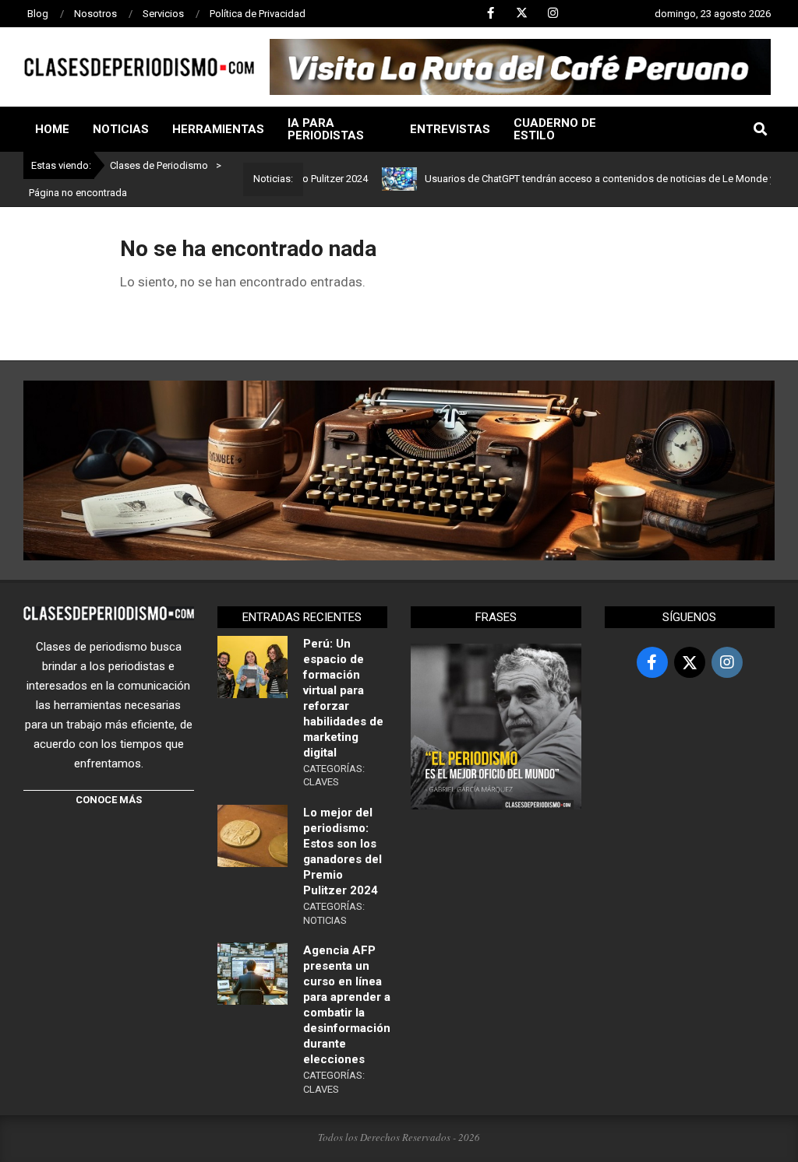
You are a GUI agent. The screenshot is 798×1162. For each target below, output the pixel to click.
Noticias (325, 920)
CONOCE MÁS (109, 800)
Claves (321, 782)
